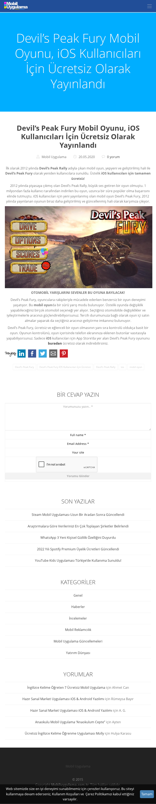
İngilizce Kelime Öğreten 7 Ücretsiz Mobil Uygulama (66, 687)
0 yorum (113, 157)
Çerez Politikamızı (99, 794)
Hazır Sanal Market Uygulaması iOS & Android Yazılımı (63, 699)
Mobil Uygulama (78, 766)
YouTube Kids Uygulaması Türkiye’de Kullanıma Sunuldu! (78, 560)
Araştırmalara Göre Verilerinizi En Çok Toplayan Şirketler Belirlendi (78, 526)
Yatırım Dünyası (78, 653)
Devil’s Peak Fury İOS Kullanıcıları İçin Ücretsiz (65, 367)
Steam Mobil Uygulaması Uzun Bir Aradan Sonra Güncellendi (78, 514)
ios (122, 367)
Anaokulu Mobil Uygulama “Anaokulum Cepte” (70, 722)
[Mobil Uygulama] (15, 6)
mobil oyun (136, 367)
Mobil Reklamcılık (78, 629)
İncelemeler (78, 618)
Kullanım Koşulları (66, 794)
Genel (78, 595)
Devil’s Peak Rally (105, 367)
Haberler (78, 607)
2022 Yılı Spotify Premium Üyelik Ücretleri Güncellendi (78, 549)
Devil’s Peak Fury (24, 367)
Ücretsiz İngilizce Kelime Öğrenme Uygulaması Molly (64, 733)
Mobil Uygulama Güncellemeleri (78, 641)
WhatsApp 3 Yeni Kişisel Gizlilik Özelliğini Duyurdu (78, 537)
